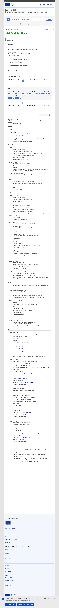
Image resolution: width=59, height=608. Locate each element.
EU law (6, 575)
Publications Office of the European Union (15, 526)
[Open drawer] (7, 39)
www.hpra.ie (22, 351)
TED (6, 29)
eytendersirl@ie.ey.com (21, 378)
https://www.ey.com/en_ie (27, 382)
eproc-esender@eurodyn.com (23, 437)
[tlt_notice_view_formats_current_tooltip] (49, 115)
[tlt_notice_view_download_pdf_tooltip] (9, 93)
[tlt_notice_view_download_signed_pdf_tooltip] (23, 81)
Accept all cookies (10, 604)
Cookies (7, 556)
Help (6, 536)
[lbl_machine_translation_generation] (22, 103)
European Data (8, 577)
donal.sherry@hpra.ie (17, 61)
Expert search (24, 23)
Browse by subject (33, 23)
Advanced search (15, 23)
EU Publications (8, 585)
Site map (7, 568)
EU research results (9, 580)
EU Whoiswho (8, 583)
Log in (43, 4)
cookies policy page (28, 598)
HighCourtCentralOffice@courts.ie (24, 412)
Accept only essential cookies (25, 604)
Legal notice (8, 553)
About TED (7, 565)
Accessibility (8, 558)
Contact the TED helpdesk (11, 539)
